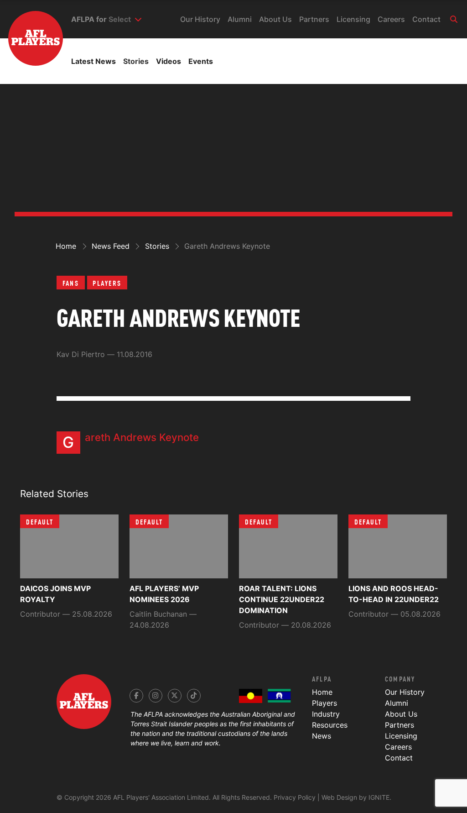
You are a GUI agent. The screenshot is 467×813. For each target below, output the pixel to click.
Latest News (93, 61)
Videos (168, 61)
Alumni (240, 19)
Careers (391, 19)
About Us (275, 19)
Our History (200, 19)
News (321, 735)
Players (107, 282)
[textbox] (120, 19)
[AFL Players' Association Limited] (31, 24)
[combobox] (125, 19)
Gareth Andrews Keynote (142, 437)
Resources (330, 724)
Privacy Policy (295, 797)
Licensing (353, 19)
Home (322, 692)
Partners (314, 19)
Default (40, 521)
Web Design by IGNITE (355, 797)
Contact (426, 19)
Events (200, 61)
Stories (136, 61)
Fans (70, 282)
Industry (326, 714)
